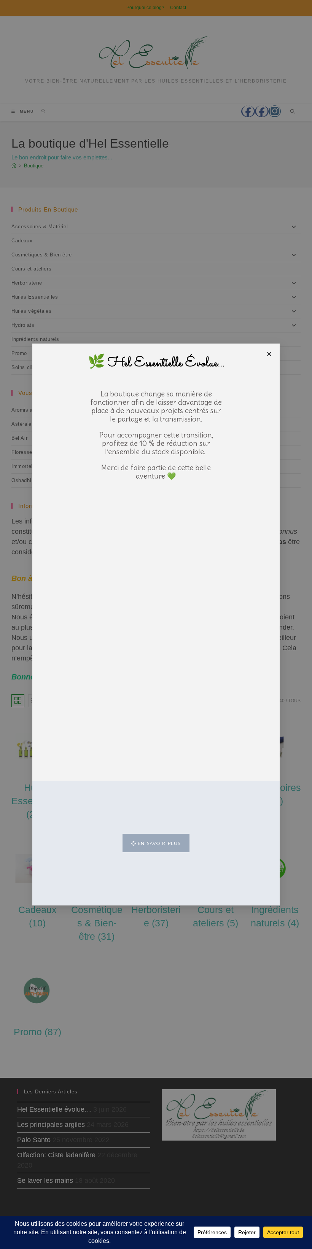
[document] (156, 624)
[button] (269, 354)
